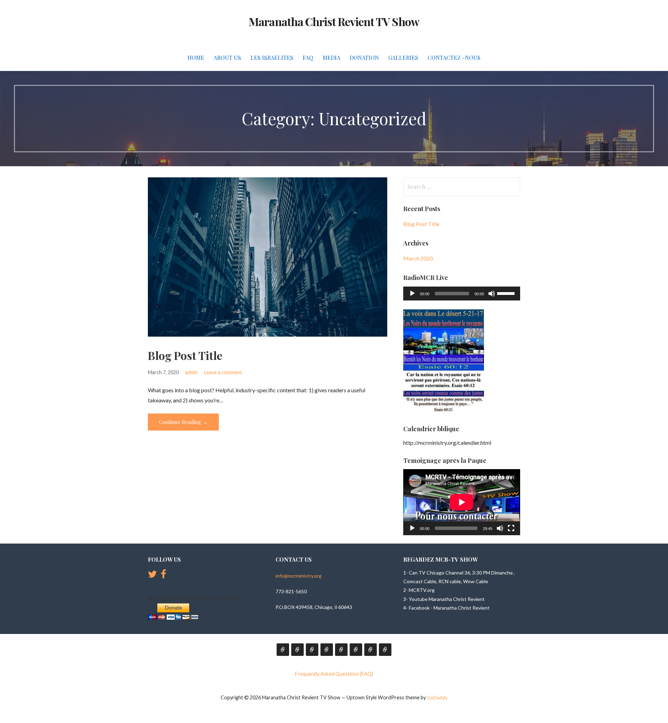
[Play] (412, 293)
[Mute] (491, 293)
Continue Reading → (183, 421)
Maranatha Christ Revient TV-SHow (193, 598)
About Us (227, 57)
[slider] (507, 293)
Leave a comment (223, 372)
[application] (461, 293)
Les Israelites (271, 57)
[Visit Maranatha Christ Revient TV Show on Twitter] (152, 576)
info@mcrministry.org (298, 576)
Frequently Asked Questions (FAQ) (334, 674)
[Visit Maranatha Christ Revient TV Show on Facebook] (163, 576)
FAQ (308, 57)
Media (331, 57)
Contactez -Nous (454, 57)
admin (191, 372)
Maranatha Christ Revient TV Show (334, 21)
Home (196, 57)
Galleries (403, 57)
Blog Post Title (185, 355)
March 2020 (418, 258)
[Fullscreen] (511, 528)
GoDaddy (437, 697)
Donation (364, 57)
